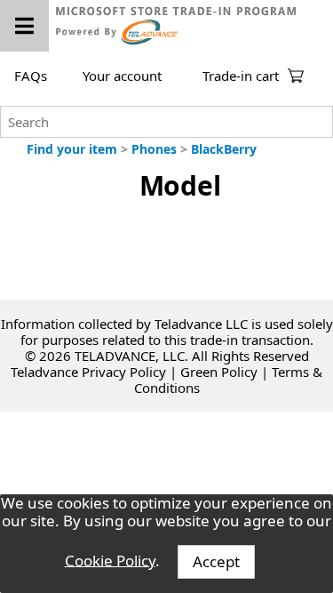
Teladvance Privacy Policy (88, 372)
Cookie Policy (110, 559)
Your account (122, 75)
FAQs (30, 75)
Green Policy (219, 372)
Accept (216, 561)
